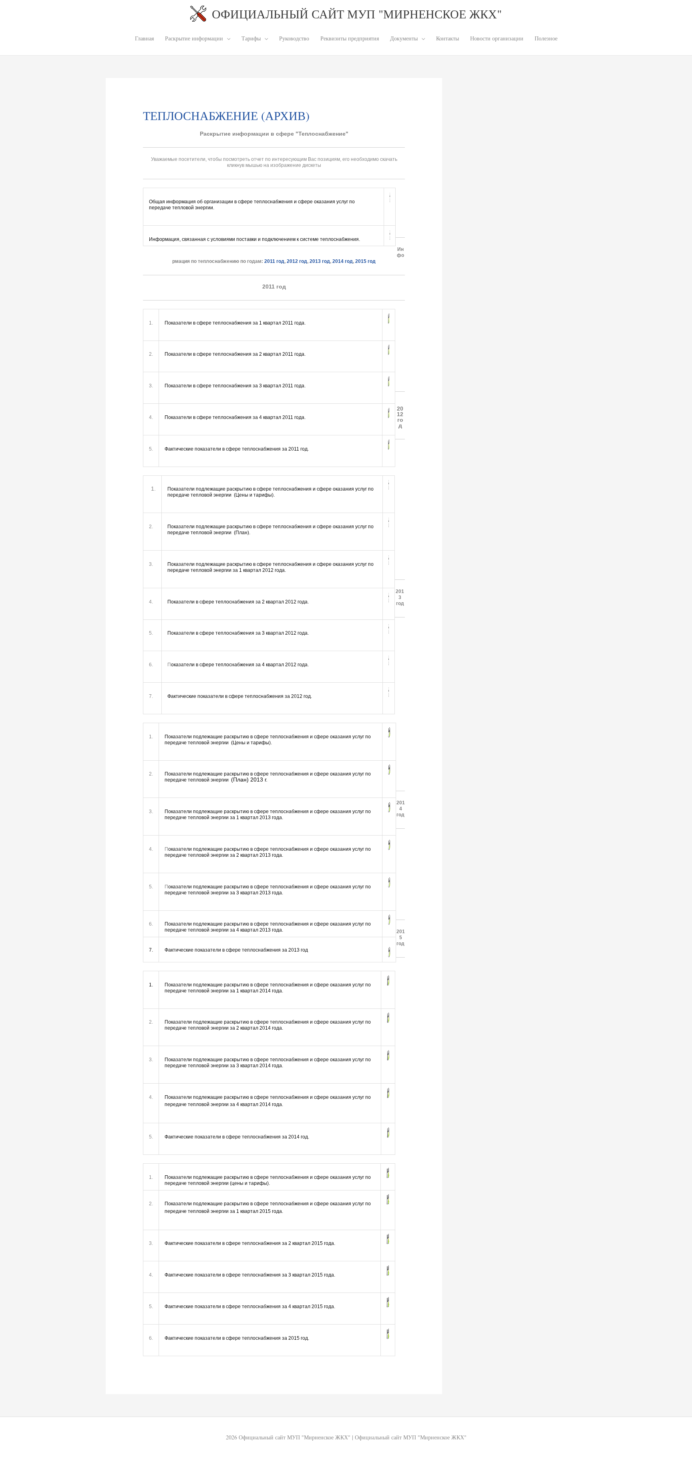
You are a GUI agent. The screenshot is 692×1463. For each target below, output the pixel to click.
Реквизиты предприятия (349, 38)
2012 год (297, 261)
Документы (404, 38)
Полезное (546, 38)
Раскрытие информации (194, 38)
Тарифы (251, 38)
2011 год (274, 261)
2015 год (365, 261)
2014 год (342, 261)
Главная (144, 38)
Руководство (294, 38)
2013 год (320, 261)
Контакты (447, 38)
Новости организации (496, 38)
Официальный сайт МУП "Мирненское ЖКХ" (357, 14)
